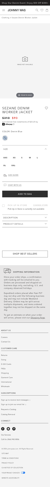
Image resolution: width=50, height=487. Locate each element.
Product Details (13, 224)
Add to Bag (25, 194)
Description (10, 218)
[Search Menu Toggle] (37, 10)
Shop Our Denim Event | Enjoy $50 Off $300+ (25, 3)
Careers (4, 337)
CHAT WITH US (15, 185)
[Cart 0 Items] (47, 10)
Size (5, 149)
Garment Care (7, 378)
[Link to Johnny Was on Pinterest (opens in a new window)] (14, 428)
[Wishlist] (42, 10)
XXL (13, 165)
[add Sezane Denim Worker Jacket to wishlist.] (46, 108)
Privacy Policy (8, 463)
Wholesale (5, 386)
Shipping (5, 373)
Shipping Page (38, 318)
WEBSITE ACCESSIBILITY (10, 478)
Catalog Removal (8, 414)
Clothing (5, 18)
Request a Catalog (8, 409)
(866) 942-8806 (13, 439)
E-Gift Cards (6, 364)
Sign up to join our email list (13, 404)
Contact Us (5, 342)
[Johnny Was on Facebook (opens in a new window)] (2, 428)
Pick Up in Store (17, 205)
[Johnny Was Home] (17, 10)
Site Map (5, 453)
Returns (4, 355)
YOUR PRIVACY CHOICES (11, 473)
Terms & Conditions (10, 458)
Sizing (3, 360)
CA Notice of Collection (12, 468)
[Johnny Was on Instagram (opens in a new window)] (8, 428)
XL (4, 165)
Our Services (6, 435)
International (6, 382)
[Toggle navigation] (4, 10)
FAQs (3, 369)
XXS (5, 158)
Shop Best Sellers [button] (25, 253)
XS (14, 158)
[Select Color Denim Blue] (5, 138)
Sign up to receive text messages (15, 400)
